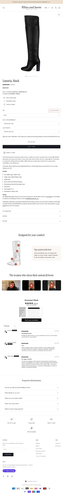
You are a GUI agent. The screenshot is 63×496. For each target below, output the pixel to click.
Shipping (38, 443)
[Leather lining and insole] (12, 259)
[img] (25, 331)
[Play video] (11, 285)
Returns (37, 446)
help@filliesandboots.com (32, 198)
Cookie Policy (39, 453)
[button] (6, 84)
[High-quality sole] (16, 264)
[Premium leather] (17, 251)
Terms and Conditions (41, 456)
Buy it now (31, 146)
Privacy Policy (39, 448)
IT (49, 7)
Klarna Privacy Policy (40, 451)
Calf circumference (9, 120)
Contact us (57, 443)
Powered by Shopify (37, 484)
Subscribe (8, 454)
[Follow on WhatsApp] (12, 476)
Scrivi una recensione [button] (31, 320)
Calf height (6, 128)
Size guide (55, 110)
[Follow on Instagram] (8, 476)
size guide (49, 196)
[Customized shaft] (18, 245)
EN (46, 7)
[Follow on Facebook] (3, 476)
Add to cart (31, 142)
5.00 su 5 (36, 303)
